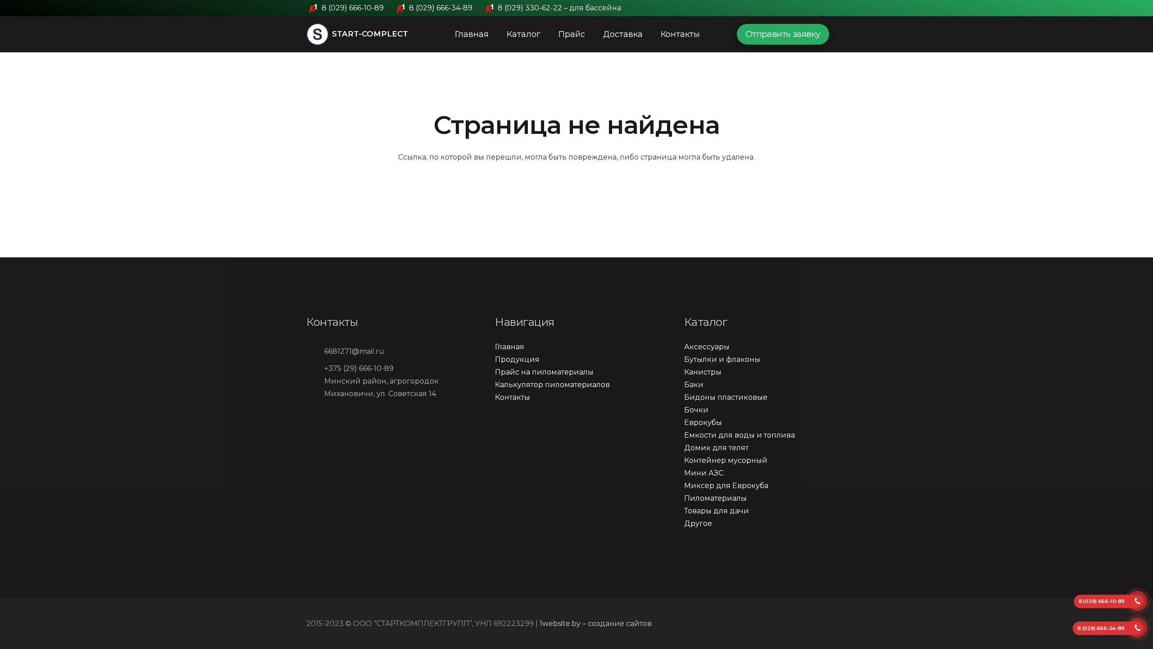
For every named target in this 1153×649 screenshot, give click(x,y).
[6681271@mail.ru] (315, 351)
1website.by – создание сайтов (596, 623)
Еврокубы (703, 422)
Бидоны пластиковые (725, 397)
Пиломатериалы (715, 498)
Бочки (696, 410)
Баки (694, 384)
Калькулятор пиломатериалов (552, 384)
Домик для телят (716, 447)
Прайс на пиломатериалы (544, 372)
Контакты (512, 397)
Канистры (703, 372)
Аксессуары (707, 347)
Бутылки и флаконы (722, 359)
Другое (698, 523)
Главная (509, 347)
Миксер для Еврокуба (726, 485)
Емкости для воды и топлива (739, 435)
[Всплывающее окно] (843, 34)
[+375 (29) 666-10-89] (315, 368)
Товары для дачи (716, 511)
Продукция (517, 359)
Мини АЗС (703, 473)
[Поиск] (718, 34)
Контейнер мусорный (725, 460)
